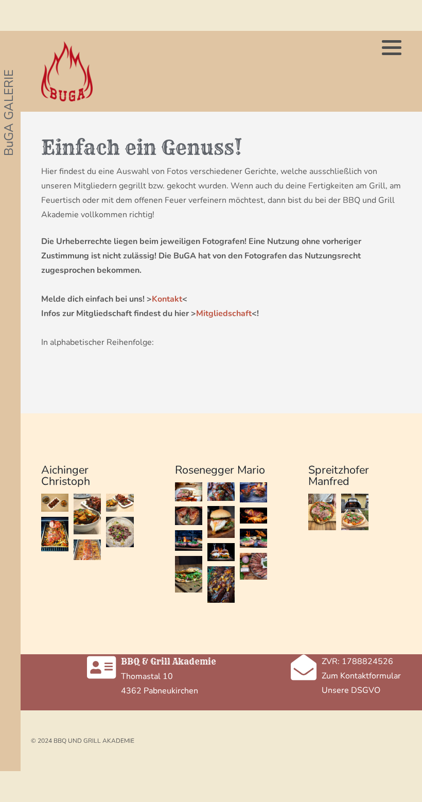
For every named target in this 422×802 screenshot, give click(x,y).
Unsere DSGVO (351, 690)
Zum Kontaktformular (361, 676)
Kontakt (167, 299)
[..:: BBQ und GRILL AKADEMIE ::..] (67, 71)
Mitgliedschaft (224, 313)
